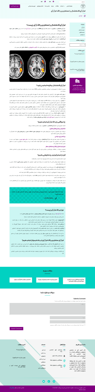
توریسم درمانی (31, 6)
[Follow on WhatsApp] (49, 381)
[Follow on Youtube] (43, 381)
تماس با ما (47, 6)
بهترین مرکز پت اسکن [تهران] (77, 62)
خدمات (62, 6)
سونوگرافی (43, 365)
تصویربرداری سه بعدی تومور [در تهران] (47, 280)
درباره (52, 6)
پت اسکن (43, 353)
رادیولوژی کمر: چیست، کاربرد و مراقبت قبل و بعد (77, 70)
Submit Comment (16, 328)
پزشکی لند (12, 388)
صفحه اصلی (69, 6)
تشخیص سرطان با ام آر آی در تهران (22, 280)
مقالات (57, 6)
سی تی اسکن (81, 30)
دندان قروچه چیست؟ (79, 54)
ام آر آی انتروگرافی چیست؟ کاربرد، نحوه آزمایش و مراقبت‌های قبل (75, 280)
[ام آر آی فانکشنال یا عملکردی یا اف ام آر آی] (38, 81)
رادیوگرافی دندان (41, 368)
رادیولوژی (43, 356)
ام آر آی (80, 16)
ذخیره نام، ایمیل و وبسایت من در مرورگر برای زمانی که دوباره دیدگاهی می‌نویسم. (67, 325)
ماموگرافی (43, 362)
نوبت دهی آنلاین (14, 6)
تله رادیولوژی (40, 6)
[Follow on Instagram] (54, 381)
